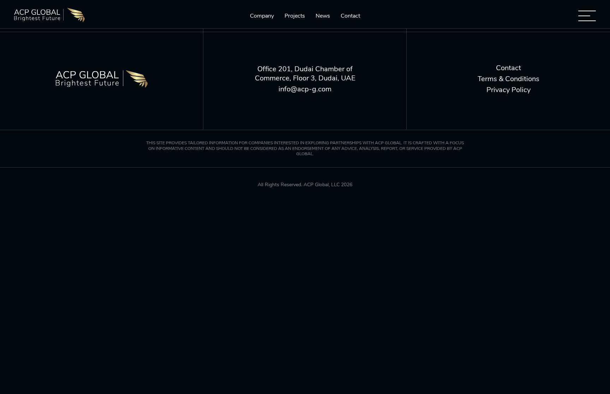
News (323, 16)
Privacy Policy (508, 90)
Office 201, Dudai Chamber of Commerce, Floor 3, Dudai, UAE (305, 74)
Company (262, 16)
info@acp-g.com (305, 89)
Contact (350, 16)
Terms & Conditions (508, 79)
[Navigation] (587, 16)
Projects (295, 16)
